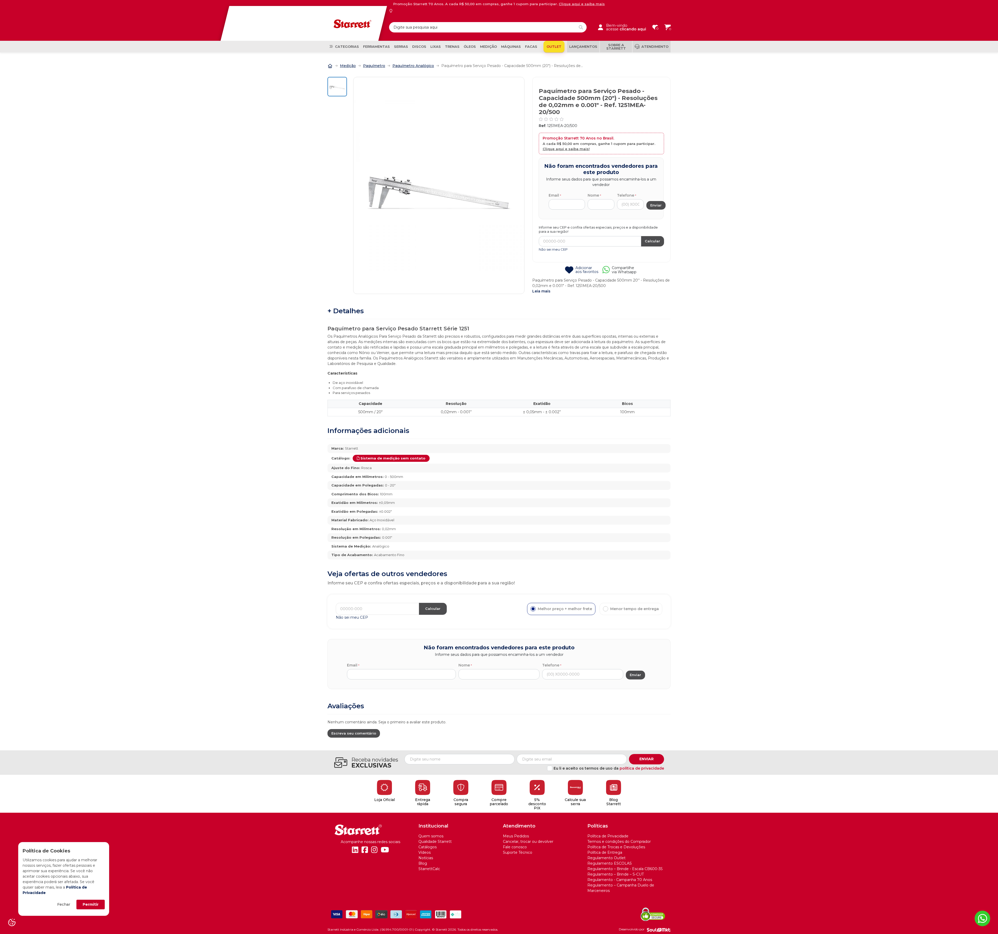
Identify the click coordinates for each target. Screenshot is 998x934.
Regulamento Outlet (606, 858)
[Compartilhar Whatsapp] (606, 271)
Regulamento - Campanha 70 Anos (619, 879)
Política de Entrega (604, 852)
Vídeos (424, 852)
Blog (422, 863)
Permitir (91, 904)
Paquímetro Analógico (413, 65)
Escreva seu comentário (353, 733)
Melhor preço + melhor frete (565, 608)
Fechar (63, 904)
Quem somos (430, 836)
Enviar (646, 759)
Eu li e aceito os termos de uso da (609, 768)
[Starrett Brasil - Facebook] (365, 849)
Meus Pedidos (516, 836)
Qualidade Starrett (435, 841)
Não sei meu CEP (553, 249)
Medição (348, 65)
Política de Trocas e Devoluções (616, 847)
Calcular (652, 241)
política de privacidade (642, 768)
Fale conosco (515, 847)
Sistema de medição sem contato (392, 458)
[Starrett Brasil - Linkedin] (355, 849)
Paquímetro (374, 65)
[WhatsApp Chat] (982, 918)
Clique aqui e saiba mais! (566, 149)
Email (554, 195)
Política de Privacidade (607, 836)
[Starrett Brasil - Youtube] (385, 849)
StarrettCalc (429, 868)
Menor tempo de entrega (634, 608)
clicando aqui (633, 29)
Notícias (425, 858)
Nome (593, 195)
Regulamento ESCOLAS (609, 863)
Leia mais (541, 291)
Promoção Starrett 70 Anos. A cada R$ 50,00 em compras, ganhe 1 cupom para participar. (499, 4)
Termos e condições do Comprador (619, 841)
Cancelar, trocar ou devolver (528, 841)
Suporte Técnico (517, 852)
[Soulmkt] (659, 929)
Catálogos (427, 847)
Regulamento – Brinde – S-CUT (615, 874)
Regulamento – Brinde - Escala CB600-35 (624, 868)
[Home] (330, 65)
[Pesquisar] (581, 27)
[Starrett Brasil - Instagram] (374, 849)
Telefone (625, 195)
